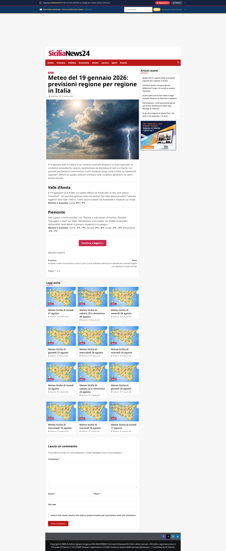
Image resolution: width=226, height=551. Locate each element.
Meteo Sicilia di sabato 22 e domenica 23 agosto (92, 388)
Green (95, 62)
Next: (115, 263)
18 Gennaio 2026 (67, 96)
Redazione (54, 96)
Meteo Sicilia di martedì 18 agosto (90, 426)
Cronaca (61, 62)
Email (97, 494)
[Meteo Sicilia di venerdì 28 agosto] (124, 297)
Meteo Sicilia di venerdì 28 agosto (121, 311)
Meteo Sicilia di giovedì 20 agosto (121, 387)
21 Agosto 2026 (95, 395)
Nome (51, 494)
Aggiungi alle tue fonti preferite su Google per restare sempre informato (76, 3)
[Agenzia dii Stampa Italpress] (158, 135)
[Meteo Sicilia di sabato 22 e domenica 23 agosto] (92, 372)
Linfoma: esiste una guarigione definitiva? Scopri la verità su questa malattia (158, 88)
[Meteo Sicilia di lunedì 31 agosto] (61, 297)
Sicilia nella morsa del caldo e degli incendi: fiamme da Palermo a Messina (159, 96)
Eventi (123, 62)
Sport (114, 62)
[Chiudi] (185, 3)
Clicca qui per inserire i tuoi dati (172, 9)
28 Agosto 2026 (95, 320)
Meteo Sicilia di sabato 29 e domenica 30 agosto (92, 313)
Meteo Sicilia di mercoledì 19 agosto (60, 426)
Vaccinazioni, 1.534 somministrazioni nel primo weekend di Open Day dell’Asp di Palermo (158, 106)
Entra (157, 9)
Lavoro (105, 62)
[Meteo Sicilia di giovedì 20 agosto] (124, 372)
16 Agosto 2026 (126, 431)
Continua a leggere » (93, 243)
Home (50, 62)
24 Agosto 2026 (126, 356)
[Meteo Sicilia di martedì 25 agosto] (124, 336)
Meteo (51, 73)
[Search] (178, 62)
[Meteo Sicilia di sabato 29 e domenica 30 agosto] (92, 297)
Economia (84, 62)
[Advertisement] (113, 30)
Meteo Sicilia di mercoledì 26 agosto (91, 351)
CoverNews (157, 547)
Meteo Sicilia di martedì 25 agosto (121, 351)
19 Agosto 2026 (126, 392)
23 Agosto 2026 (63, 392)
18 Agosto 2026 (63, 431)
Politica (72, 62)
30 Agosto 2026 (63, 316)
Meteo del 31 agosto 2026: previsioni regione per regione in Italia (158, 79)
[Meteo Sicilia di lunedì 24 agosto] (61, 372)
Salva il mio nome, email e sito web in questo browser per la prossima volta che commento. (93, 515)
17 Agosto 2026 (95, 431)
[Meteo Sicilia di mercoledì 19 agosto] (61, 411)
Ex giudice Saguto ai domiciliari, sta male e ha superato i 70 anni (158, 114)
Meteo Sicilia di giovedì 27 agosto (58, 351)
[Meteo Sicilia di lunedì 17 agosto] (124, 411)
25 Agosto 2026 (95, 356)
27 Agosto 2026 (126, 316)
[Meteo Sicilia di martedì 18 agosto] (92, 411)
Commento (54, 459)
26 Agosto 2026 (63, 356)
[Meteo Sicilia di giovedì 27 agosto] (61, 336)
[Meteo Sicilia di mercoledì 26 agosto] (92, 336)
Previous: (70, 262)
